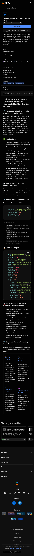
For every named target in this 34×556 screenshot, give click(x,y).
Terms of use (17, 537)
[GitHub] (14, 492)
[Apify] (6, 3)
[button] (17, 453)
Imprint (17, 533)
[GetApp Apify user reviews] (4, 513)
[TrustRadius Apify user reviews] (13, 519)
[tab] (6, 93)
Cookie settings (8, 552)
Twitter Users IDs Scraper (23, 391)
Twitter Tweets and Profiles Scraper (10, 359)
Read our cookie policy (16, 548)
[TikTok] (28, 492)
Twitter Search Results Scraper (22, 360)
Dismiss (17, 552)
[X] (10, 492)
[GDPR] (14, 503)
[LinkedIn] (5, 492)
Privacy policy (17, 541)
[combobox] (17, 30)
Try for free (17, 27)
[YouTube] (19, 492)
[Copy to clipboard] (28, 208)
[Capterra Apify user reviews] (21, 513)
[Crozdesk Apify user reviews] (20, 519)
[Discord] (24, 492)
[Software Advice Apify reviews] (11, 513)
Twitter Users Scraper (8, 390)
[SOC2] (20, 503)
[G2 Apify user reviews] (29, 513)
